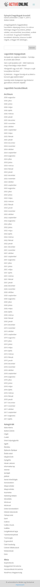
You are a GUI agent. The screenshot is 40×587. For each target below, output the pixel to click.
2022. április (8, 234)
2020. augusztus (9, 299)
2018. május (8, 386)
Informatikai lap (9, 466)
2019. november (9, 328)
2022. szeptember (10, 218)
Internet (6, 470)
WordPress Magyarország (13, 572)
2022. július (8, 224)
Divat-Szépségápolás (11, 440)
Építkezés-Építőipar (10, 450)
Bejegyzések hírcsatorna (12, 566)
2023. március (9, 201)
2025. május (8, 133)
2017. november (9, 406)
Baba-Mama (8, 428)
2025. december (9, 120)
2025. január (8, 140)
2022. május (8, 231)
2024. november (9, 146)
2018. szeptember (10, 373)
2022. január (8, 244)
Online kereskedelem (11, 509)
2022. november (9, 211)
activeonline (13, 18)
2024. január (8, 172)
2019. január (8, 360)
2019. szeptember (10, 334)
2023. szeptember (10, 185)
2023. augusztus (9, 188)
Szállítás (7, 528)
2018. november (9, 367)
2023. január (8, 208)
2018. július (8, 380)
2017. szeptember (10, 412)
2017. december (9, 403)
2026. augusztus (9, 97)
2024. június (8, 162)
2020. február (8, 318)
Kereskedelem (9, 483)
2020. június (8, 305)
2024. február (8, 169)
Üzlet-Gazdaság (9, 544)
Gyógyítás (7, 460)
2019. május (8, 347)
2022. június (8, 227)
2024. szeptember (10, 153)
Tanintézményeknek (11, 535)
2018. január (8, 399)
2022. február (8, 240)
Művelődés (8, 499)
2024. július (8, 159)
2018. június (8, 383)
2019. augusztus (9, 338)
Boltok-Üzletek (9, 20)
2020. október (9, 292)
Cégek (6, 434)
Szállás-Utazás (9, 525)
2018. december (9, 364)
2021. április (8, 273)
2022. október (9, 214)
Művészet (7, 502)
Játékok (6, 476)
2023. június (8, 195)
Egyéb (6, 444)
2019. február (8, 357)
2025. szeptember (10, 130)
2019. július (8, 341)
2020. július (8, 302)
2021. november (9, 250)
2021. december (9, 247)
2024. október (9, 149)
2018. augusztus (9, 377)
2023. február (8, 205)
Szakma (6, 522)
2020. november (9, 289)
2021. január (8, 283)
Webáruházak (8, 551)
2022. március (9, 237)
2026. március (9, 114)
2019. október (9, 331)
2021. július (8, 263)
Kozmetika (7, 492)
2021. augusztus (9, 260)
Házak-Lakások (9, 463)
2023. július (8, 192)
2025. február (8, 136)
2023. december (9, 175)
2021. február (8, 279)
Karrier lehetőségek (10, 479)
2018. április (8, 390)
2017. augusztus (9, 416)
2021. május (8, 269)
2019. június (8, 344)
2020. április (8, 312)
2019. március (9, 354)
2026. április (8, 110)
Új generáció (8, 541)
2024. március (9, 166)
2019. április (8, 351)
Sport (6, 518)
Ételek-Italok (8, 453)
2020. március (9, 315)
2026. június (8, 104)
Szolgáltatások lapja (11, 531)
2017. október (9, 409)
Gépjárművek (8, 457)
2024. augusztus (9, 156)
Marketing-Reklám (10, 496)
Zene (6, 554)
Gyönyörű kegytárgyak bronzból (17, 15)
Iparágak (7, 473)
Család (6, 437)
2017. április (8, 419)
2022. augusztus (9, 221)
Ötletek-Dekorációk (10, 512)
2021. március (9, 276)
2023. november (9, 179)
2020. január (8, 321)
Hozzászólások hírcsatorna (13, 569)
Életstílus (7, 447)
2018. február (8, 396)
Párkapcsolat (8, 515)
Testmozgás (8, 538)
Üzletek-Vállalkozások (11, 548)
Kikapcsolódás (9, 486)
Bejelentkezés (9, 563)
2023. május (8, 198)
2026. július (8, 101)
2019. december (9, 325)
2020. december (9, 286)
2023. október (9, 182)
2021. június (8, 266)
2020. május (8, 308)
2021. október (9, 253)
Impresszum (20, 585)
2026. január (8, 117)
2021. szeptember (10, 256)
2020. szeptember (10, 296)
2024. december (9, 143)
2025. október (9, 127)
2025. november (9, 123)
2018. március (9, 393)
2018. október (9, 370)
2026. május (8, 107)
